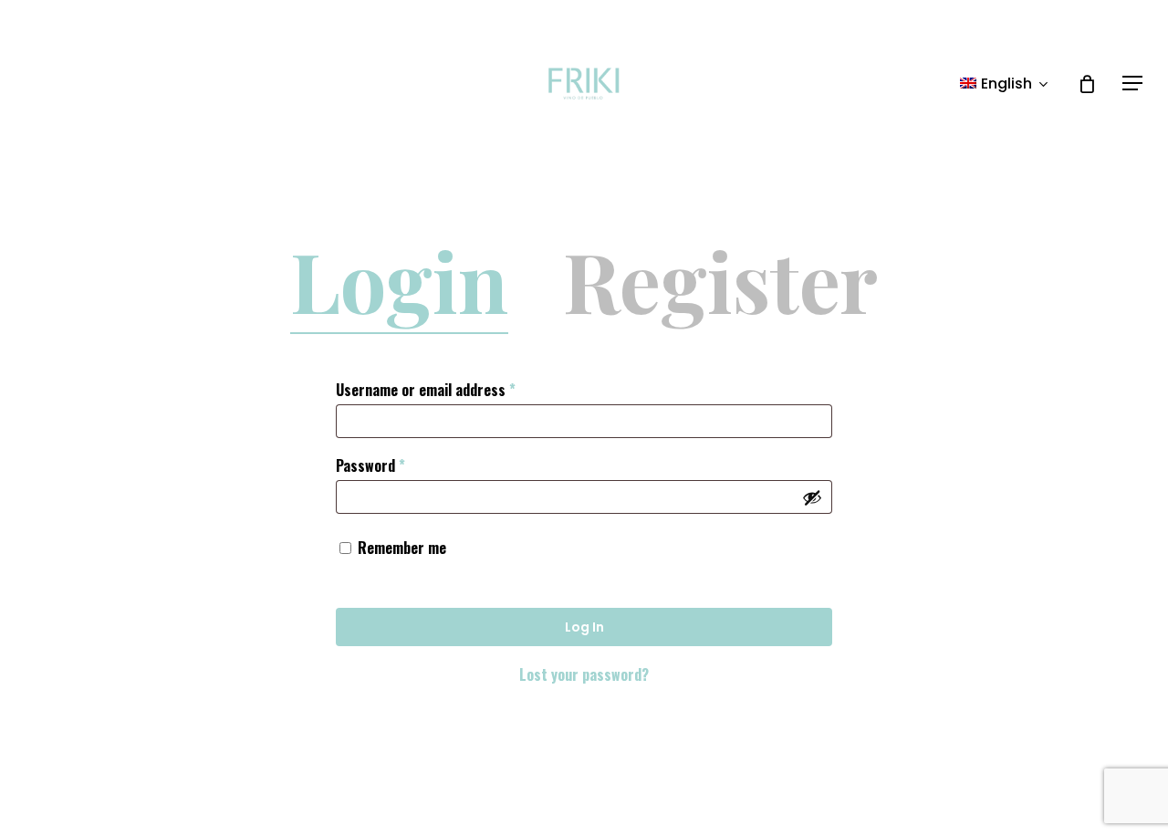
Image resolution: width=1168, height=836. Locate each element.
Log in (584, 627)
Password (398, 465)
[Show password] (812, 497)
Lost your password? (584, 674)
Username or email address (453, 389)
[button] (1132, 83)
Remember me (402, 548)
